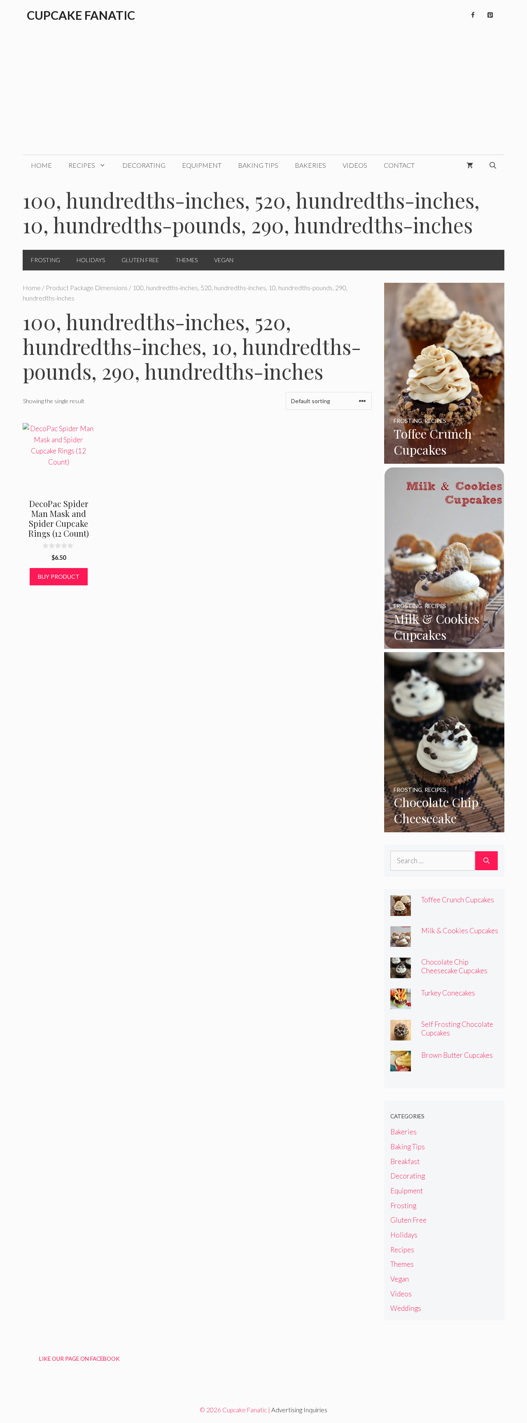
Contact (399, 165)
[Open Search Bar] (492, 165)
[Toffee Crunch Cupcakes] (444, 458)
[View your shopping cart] (469, 165)
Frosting (45, 259)
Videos (355, 165)
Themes (186, 259)
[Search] (486, 861)
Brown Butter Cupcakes (457, 1055)
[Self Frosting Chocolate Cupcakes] (400, 1034)
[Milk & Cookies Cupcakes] (444, 643)
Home (41, 165)
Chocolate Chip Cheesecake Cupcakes (454, 966)
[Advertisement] (263, 92)
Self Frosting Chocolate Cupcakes (457, 1028)
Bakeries (310, 165)
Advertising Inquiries (299, 1410)
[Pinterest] (490, 15)
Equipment (202, 165)
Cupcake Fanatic (81, 15)
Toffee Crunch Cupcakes (457, 899)
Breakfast (405, 1161)
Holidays (91, 259)
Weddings (405, 1308)
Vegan (223, 259)
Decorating (144, 165)
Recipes (81, 165)
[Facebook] (473, 15)
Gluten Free (140, 259)
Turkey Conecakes (448, 993)
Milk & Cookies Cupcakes (459, 930)
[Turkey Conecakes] (400, 1003)
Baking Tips (258, 165)
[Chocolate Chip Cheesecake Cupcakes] (444, 826)
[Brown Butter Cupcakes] (400, 1065)
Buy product (58, 576)
